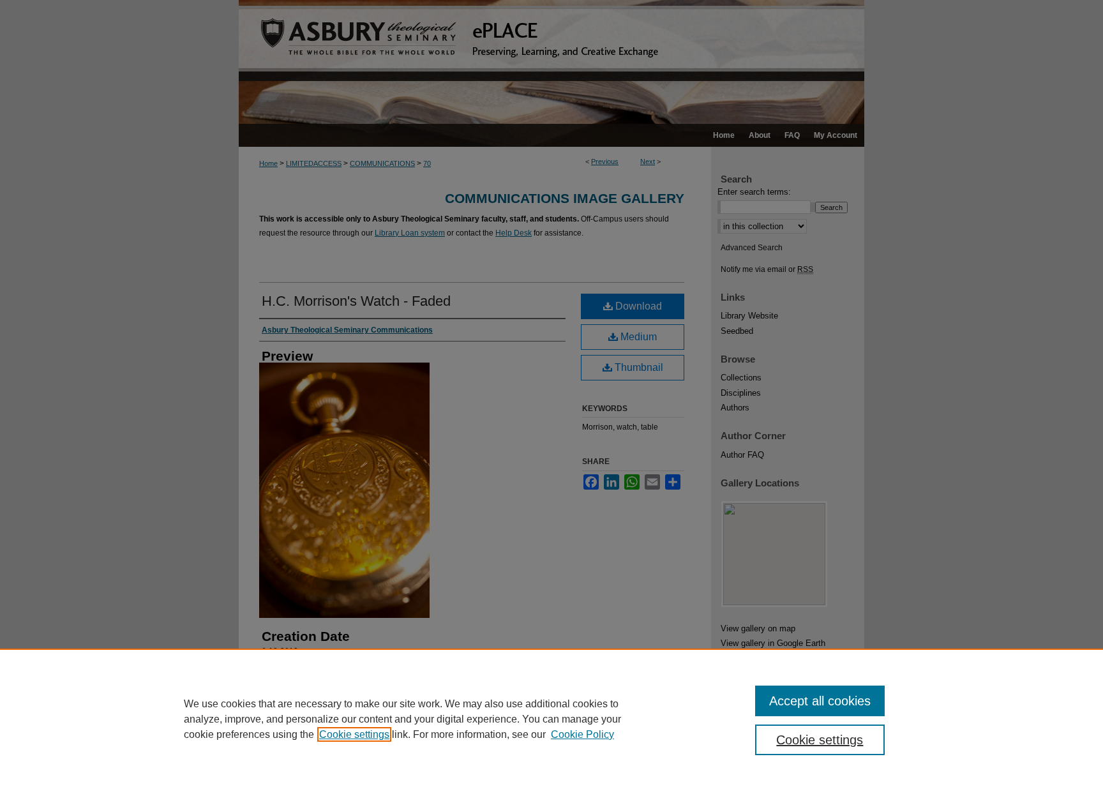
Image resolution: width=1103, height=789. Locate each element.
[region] (551, 719)
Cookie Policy (582, 734)
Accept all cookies (820, 701)
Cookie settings (354, 734)
